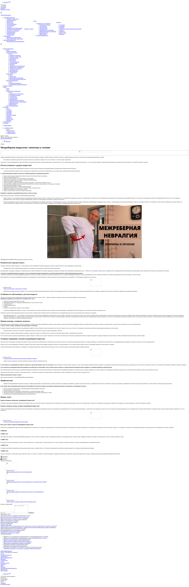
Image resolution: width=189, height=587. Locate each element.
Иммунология (43, 34)
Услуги (2, 553)
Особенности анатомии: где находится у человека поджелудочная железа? (22, 548)
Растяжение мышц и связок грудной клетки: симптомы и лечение (20, 358)
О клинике (3, 7)
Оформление (4, 569)
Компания (3, 559)
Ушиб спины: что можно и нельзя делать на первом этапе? (21, 501)
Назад (7, 50)
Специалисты (72, 28)
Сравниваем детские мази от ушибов (10, 532)
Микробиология (43, 32)
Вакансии (61, 34)
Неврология (10, 21)
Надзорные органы (64, 28)
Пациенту (3, 8)
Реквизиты (62, 31)
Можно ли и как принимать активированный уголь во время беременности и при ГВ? (25, 538)
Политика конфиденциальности (9, 568)
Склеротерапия (10, 25)
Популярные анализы (44, 24)
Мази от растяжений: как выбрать (9, 522)
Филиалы (78, 28)
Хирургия (9, 26)
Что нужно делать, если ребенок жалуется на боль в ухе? (15, 516)
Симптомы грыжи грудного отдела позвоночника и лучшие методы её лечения (26, 481)
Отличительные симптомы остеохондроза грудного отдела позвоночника (25, 491)
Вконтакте (6, 2)
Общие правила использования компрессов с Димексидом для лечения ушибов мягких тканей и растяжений (28, 527)
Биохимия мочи (43, 28)
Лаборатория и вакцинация (14, 37)
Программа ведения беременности (15, 41)
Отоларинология (11, 32)
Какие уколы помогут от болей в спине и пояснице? (14, 519)
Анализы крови (43, 27)
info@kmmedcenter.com (6, 138)
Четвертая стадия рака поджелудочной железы (15, 545)
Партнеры (61, 27)
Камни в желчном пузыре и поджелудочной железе (16, 540)
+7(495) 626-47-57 (10, 132)
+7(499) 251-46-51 (10, 133)
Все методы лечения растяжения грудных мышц (16, 421)
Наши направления (6, 15)
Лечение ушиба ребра (6, 524)
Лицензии (61, 26)
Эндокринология (11, 20)
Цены (35, 21)
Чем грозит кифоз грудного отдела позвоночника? (19, 472)
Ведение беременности (10, 40)
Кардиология (10, 23)
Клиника (58, 22)
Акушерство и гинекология (14, 29)
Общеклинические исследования (47, 31)
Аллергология (43, 26)
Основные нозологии (9, 17)
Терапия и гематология (12, 19)
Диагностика (7, 36)
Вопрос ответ (62, 32)
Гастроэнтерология (11, 24)
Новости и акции (29, 28)
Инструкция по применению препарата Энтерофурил (17, 543)
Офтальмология (11, 33)
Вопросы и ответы (5, 9)
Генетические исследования (46, 30)
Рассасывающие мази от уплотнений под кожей (13, 530)
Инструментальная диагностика (15, 38)
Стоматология (10, 34)
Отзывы (61, 30)
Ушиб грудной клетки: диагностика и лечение (15, 288)
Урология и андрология (13, 30)
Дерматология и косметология (14, 28)
